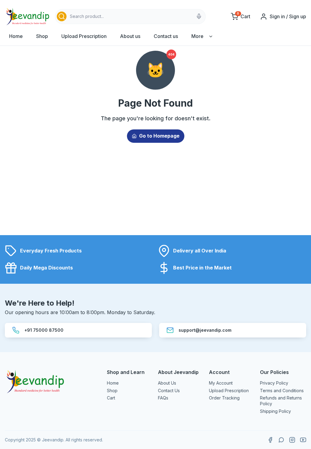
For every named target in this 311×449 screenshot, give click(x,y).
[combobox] (130, 16)
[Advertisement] (155, 192)
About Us (167, 383)
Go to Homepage (159, 136)
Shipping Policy (275, 411)
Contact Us (169, 390)
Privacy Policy (274, 383)
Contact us (166, 36)
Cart (111, 397)
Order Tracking (224, 397)
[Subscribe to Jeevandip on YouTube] (303, 440)
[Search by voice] (199, 16)
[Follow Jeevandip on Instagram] (292, 440)
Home (16, 36)
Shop (42, 36)
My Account (221, 383)
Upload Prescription (84, 36)
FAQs (163, 397)
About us (130, 36)
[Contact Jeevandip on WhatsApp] (281, 440)
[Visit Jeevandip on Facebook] (270, 440)
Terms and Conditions (282, 390)
